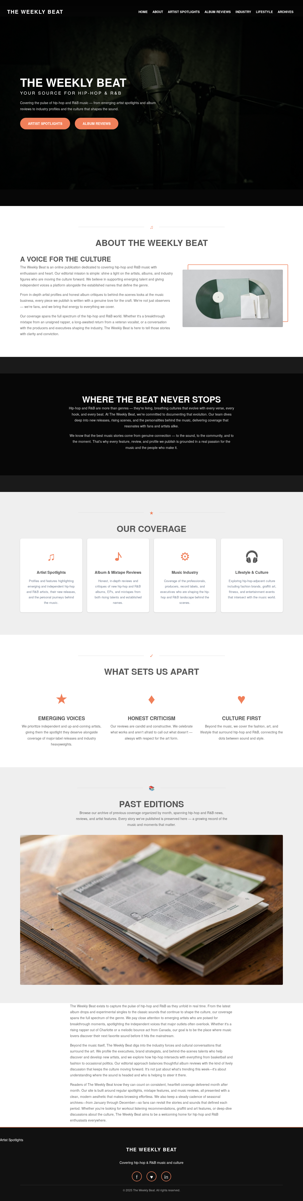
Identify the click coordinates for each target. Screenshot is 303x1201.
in (166, 1176)
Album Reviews (218, 11)
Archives (286, 11)
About (157, 11)
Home (143, 11)
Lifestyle (264, 11)
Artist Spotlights (184, 11)
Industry (243, 11)
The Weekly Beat (35, 11)
